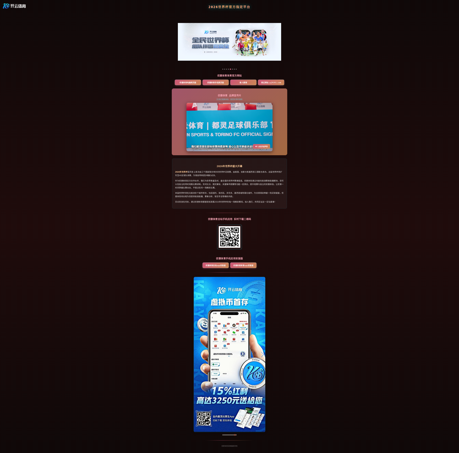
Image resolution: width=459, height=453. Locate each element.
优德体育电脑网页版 (188, 83)
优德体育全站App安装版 (216, 265)
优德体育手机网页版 (215, 83)
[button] (196, 354)
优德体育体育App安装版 (243, 265)
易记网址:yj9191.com (271, 83)
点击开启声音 (263, 146)
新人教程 (243, 83)
